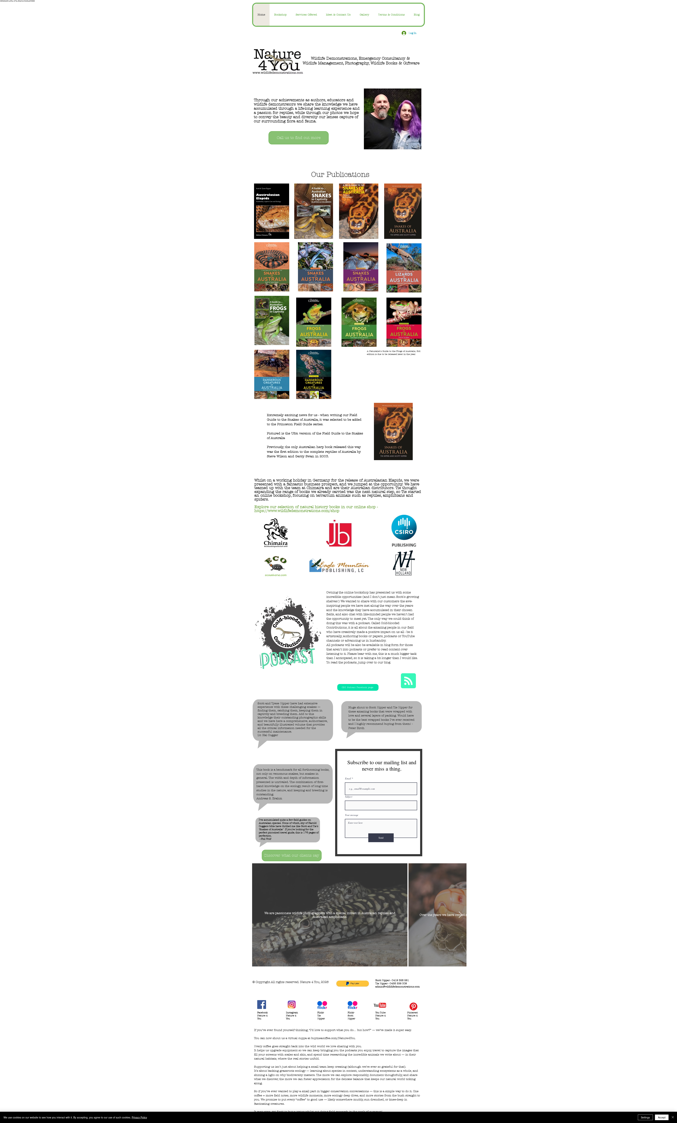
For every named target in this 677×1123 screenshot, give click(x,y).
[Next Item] (460, 914)
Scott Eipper (377, 707)
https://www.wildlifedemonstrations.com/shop (296, 511)
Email (348, 778)
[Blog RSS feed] (408, 681)
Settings (645, 1117)
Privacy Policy (139, 1117)
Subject (348, 796)
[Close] (673, 1117)
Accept (662, 1117)
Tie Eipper (400, 707)
